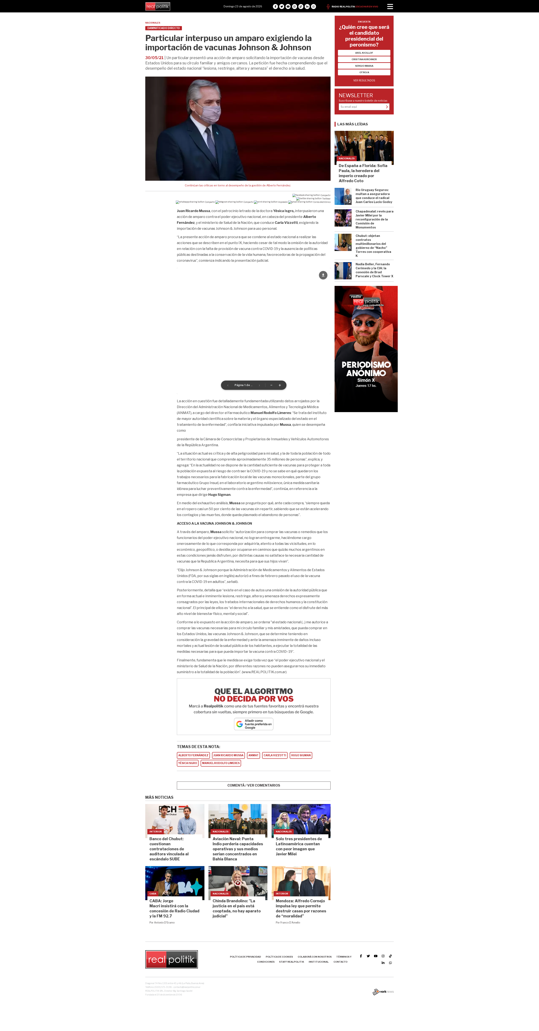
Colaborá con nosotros (315, 956)
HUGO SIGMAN (301, 755)
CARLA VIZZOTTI (275, 755)
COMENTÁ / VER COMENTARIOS (253, 785)
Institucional (319, 961)
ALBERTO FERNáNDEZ (193, 755)
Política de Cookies (279, 956)
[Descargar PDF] (323, 275)
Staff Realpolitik (291, 961)
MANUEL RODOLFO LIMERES (221, 763)
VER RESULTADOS (364, 80)
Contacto (340, 961)
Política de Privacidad (245, 956)
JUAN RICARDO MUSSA (228, 755)
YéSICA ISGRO (187, 763)
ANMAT (253, 755)
